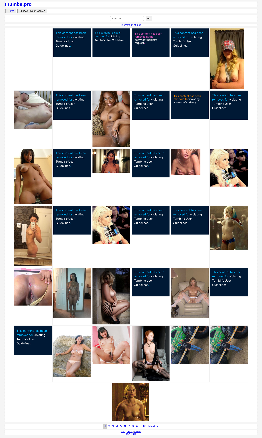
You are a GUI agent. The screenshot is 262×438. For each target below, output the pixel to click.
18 (144, 426)
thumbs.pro (18, 4)
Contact (137, 431)
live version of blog (131, 25)
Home (11, 11)
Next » (153, 426)
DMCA (130, 431)
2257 (123, 431)
